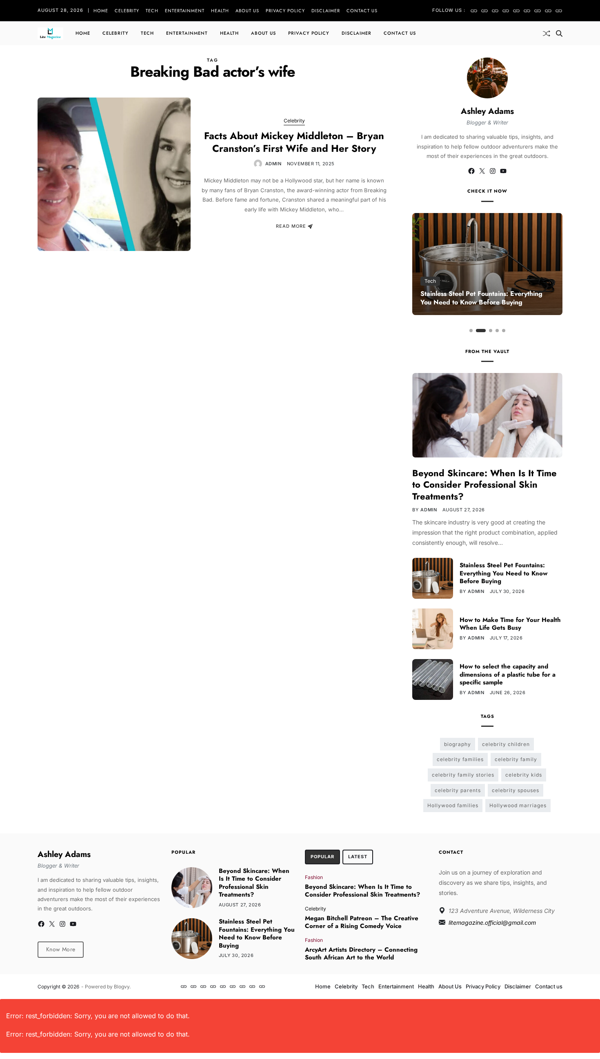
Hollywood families (452, 805)
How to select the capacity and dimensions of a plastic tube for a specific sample (508, 674)
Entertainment (184, 10)
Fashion (314, 877)
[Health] (516, 10)
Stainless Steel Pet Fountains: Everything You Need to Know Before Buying (481, 298)
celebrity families (460, 759)
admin (273, 164)
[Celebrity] (484, 10)
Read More (291, 226)
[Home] (474, 10)
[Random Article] (546, 33)
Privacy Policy (285, 10)
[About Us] (527, 10)
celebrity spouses (515, 790)
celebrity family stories (463, 775)
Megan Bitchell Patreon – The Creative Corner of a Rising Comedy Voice (361, 922)
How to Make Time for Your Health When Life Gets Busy (510, 624)
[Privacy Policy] (537, 10)
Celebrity (127, 10)
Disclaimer (325, 10)
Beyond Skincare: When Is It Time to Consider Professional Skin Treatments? (484, 484)
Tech (152, 10)
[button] (471, 330)
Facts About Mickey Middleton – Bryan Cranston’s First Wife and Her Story (294, 142)
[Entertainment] (505, 10)
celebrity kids (523, 775)
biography (457, 744)
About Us (247, 10)
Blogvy (121, 987)
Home (100, 10)
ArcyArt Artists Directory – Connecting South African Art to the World (361, 953)
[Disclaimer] (548, 10)
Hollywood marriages (518, 805)
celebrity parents (458, 790)
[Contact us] (558, 10)
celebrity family (516, 759)
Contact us (362, 10)
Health (220, 10)
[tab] (322, 857)
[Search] (559, 33)
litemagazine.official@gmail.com (492, 922)
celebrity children (506, 744)
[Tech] (495, 10)
